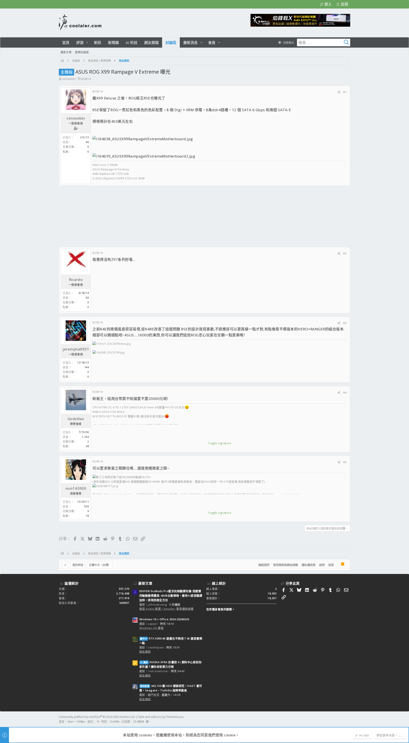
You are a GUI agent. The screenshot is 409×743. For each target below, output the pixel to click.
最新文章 (145, 583)
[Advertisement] (186, 216)
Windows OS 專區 (151, 628)
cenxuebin (69, 79)
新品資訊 (145, 652)
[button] (87, 43)
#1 (345, 92)
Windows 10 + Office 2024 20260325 (164, 619)
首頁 (331, 565)
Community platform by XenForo (97, 717)
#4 (345, 392)
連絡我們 (263, 565)
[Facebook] (348, 719)
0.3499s (115, 721)
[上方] (337, 565)
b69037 (124, 603)
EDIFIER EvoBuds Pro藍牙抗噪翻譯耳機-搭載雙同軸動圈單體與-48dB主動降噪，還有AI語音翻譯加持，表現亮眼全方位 (170, 595)
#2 (345, 253)
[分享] (339, 92)
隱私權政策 (308, 565)
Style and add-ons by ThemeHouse (161, 717)
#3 (345, 323)
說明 (322, 565)
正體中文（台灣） (100, 565)
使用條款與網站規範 (285, 565)
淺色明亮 (77, 565)
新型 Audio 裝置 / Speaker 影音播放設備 (166, 609)
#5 (345, 462)
